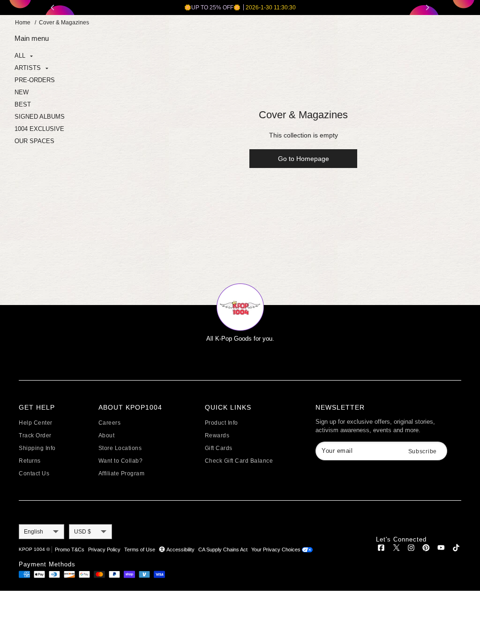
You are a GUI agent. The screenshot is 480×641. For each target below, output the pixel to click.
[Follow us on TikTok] (456, 549)
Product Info (221, 423)
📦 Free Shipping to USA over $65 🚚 (263, 7)
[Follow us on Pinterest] (426, 549)
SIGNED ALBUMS (40, 116)
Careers (109, 423)
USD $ (82, 531)
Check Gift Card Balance (239, 461)
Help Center (35, 423)
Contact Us (34, 473)
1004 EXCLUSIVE (39, 128)
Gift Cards (218, 448)
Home (22, 22)
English (33, 531)
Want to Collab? (120, 461)
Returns (30, 461)
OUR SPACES (34, 141)
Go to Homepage (303, 158)
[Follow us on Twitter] (396, 549)
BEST (23, 104)
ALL (21, 55)
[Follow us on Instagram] (411, 549)
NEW (22, 92)
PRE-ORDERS (35, 80)
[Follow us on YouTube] (441, 549)
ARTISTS (29, 67)
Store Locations (120, 448)
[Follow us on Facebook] (381, 549)
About (106, 435)
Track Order (35, 435)
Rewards (217, 435)
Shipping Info (37, 448)
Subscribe (422, 451)
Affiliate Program (121, 473)
